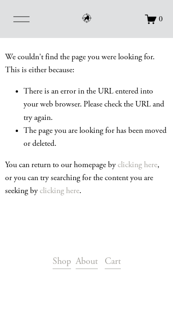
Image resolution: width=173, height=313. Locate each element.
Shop (62, 261)
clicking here (137, 165)
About (87, 261)
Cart (113, 261)
